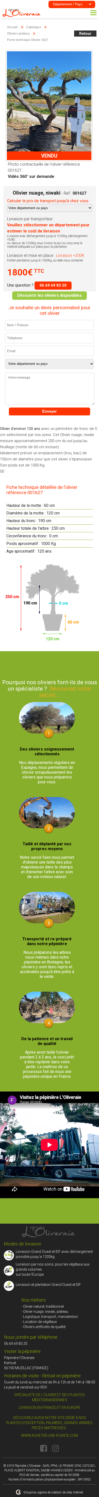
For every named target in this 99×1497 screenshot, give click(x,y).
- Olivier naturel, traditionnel (42, 1306)
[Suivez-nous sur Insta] (55, 1448)
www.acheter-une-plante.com (49, 1435)
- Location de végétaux (39, 1322)
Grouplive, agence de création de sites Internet (53, 1492)
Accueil (12, 27)
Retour (85, 33)
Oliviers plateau (18, 33)
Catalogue (33, 27)
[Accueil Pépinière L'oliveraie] (22, 15)
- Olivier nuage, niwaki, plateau (44, 1311)
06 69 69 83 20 (53, 285)
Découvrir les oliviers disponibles (49, 295)
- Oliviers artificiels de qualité (43, 1327)
